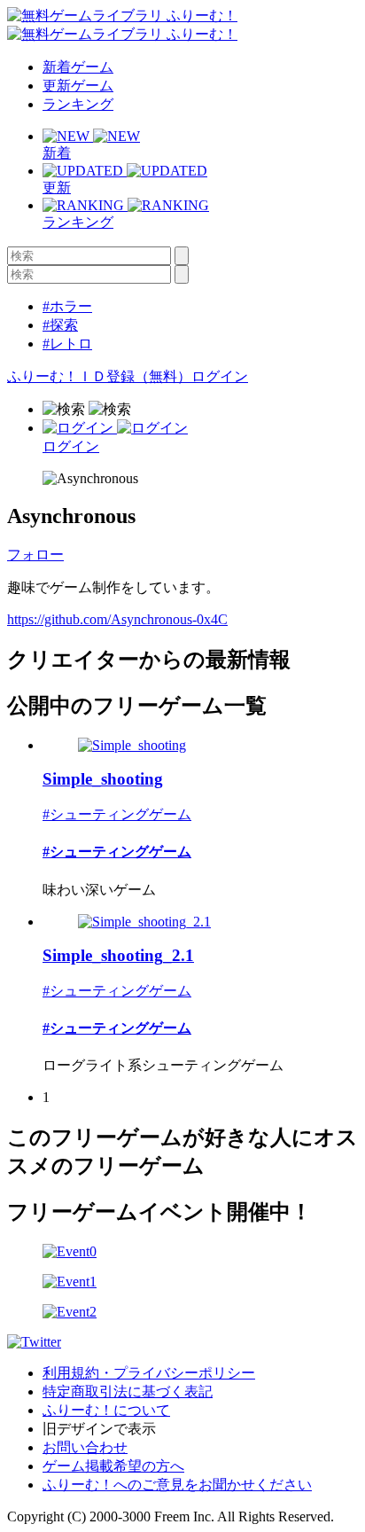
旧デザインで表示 (99, 1428)
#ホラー (67, 306)
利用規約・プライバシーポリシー (149, 1372)
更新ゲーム (78, 85)
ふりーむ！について (106, 1410)
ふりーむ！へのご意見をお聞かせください (177, 1484)
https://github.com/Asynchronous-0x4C (117, 619)
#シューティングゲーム (117, 814)
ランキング (78, 104)
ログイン (219, 376)
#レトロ (67, 343)
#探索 (60, 324)
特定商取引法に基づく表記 (128, 1391)
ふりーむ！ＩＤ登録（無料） (99, 376)
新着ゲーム (78, 66)
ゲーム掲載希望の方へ (113, 1465)
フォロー (35, 554)
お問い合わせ (85, 1447)
